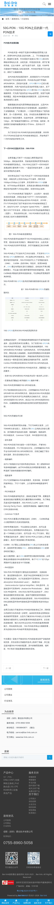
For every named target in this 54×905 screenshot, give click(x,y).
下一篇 (45, 668)
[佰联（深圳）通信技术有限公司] (11, 4)
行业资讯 (25, 19)
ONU (41, 59)
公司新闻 (8, 689)
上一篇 (8, 668)
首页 (7, 19)
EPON (38, 83)
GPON (31, 83)
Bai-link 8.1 (23, 895)
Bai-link (43, 895)
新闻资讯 (15, 19)
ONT (40, 559)
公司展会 (8, 694)
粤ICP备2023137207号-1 (27, 890)
